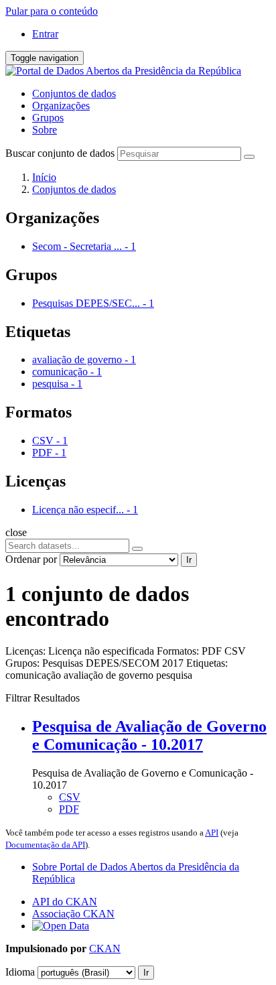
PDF (69, 809)
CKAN (105, 948)
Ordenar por (31, 559)
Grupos (48, 117)
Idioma (20, 972)
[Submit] (249, 157)
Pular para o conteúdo (51, 11)
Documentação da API (45, 845)
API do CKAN (64, 901)
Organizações (61, 105)
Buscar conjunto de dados (60, 153)
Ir (189, 560)
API (211, 833)
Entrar (45, 34)
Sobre (44, 129)
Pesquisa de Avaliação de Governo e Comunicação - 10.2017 (149, 735)
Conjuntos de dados (74, 93)
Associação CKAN (73, 913)
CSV (69, 797)
